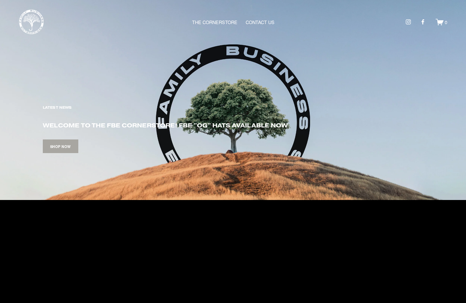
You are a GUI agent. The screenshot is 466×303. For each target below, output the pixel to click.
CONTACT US (260, 22)
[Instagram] (408, 22)
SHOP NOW (60, 146)
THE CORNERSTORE (214, 22)
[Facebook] (423, 22)
